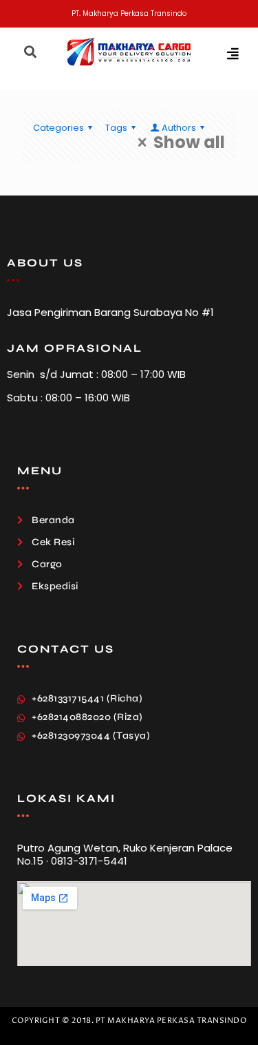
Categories (58, 127)
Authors (179, 127)
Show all (189, 142)
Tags (116, 127)
